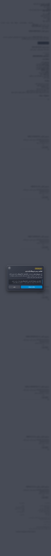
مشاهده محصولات (31, 286)
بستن (14, 286)
